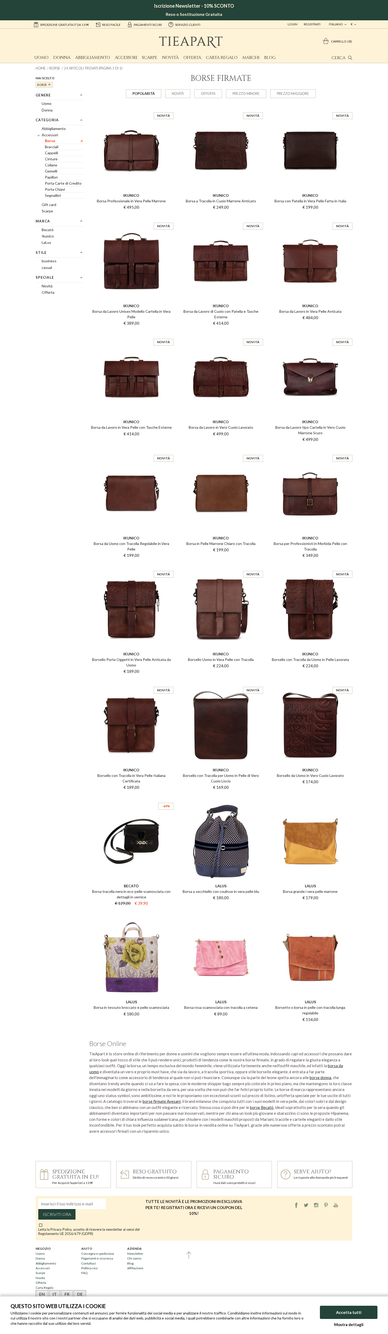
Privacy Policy (61, 1229)
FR (66, 1293)
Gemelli (51, 171)
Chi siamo (134, 1258)
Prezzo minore (246, 93)
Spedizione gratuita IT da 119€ (64, 25)
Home (41, 68)
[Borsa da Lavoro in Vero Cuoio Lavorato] (221, 333)
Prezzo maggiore (293, 93)
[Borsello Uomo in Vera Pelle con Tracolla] (221, 566)
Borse (54, 68)
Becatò (48, 229)
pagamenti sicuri (148, 25)
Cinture (51, 159)
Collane (51, 165)
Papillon (51, 177)
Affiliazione (135, 1268)
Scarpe (149, 57)
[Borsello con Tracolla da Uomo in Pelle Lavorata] (310, 566)
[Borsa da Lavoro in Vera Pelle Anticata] (310, 218)
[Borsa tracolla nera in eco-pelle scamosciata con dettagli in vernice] (131, 798)
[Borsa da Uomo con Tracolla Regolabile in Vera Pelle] (131, 450)
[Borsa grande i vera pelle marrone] (310, 798)
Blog (270, 57)
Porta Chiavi (55, 189)
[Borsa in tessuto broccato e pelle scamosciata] (131, 914)
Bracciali (51, 146)
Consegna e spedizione (97, 1254)
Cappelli (51, 153)
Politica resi (89, 1268)
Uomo (41, 57)
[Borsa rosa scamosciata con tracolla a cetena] (221, 914)
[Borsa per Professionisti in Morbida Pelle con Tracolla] (310, 450)
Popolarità (144, 93)
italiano (336, 24)
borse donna (320, 1077)
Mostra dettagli (348, 1324)
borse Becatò (261, 1107)
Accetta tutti (348, 1312)
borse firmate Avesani (162, 1101)
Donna (61, 57)
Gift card (49, 204)
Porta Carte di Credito (63, 183)
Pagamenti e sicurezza (97, 1258)
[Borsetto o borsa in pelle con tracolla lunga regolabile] (310, 914)
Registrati (312, 24)
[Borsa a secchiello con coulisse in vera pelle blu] (221, 798)
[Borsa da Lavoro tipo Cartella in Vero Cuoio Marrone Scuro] (310, 333)
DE (80, 1293)
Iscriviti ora (57, 1214)
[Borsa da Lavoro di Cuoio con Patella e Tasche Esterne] (221, 218)
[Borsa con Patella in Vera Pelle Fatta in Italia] (310, 107)
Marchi (250, 57)
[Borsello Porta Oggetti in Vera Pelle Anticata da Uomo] (131, 566)
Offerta (192, 57)
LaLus (46, 242)
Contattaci (88, 1263)
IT (55, 1293)
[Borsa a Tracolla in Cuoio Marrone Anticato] (221, 107)
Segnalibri (53, 195)
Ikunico (48, 236)
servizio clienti (187, 25)
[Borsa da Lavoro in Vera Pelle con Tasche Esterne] (131, 333)
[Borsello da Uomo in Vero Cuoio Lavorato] (310, 682)
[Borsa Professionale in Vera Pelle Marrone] (131, 107)
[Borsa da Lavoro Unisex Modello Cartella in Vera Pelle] (131, 218)
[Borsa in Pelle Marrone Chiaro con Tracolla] (221, 450)
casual (47, 267)
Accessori (126, 57)
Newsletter (135, 1254)
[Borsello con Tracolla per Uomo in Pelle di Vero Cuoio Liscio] (221, 682)
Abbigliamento (92, 57)
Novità (170, 57)
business (49, 261)
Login (292, 24)
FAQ (84, 1273)
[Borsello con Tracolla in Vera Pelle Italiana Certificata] (131, 682)
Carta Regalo (222, 57)
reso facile (111, 25)
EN (42, 1293)
